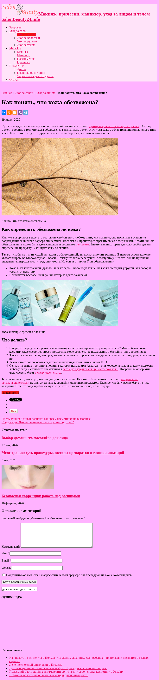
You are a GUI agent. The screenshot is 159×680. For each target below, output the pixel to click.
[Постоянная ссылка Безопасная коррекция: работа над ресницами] (28, 488)
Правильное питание (31, 72)
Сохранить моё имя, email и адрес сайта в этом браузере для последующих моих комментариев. (69, 575)
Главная (7, 92)
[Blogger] (14, 112)
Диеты (21, 69)
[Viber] (20, 112)
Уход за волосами (28, 37)
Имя (4, 553)
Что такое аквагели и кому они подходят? (38, 422)
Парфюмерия (26, 58)
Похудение (16, 65)
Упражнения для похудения (35, 76)
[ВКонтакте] (4, 112)
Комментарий (11, 546)
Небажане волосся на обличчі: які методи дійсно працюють (48, 675)
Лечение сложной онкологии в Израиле (35, 664)
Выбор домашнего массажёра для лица (35, 438)
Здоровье (15, 27)
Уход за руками (27, 41)
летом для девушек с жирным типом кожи (90, 369)
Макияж (22, 51)
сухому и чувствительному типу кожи (114, 126)
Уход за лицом (26, 34)
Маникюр (23, 55)
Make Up (15, 48)
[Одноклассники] (9, 112)
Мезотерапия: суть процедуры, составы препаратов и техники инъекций (63, 453)
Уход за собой (18, 31)
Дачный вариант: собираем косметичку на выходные (46, 418)
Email (5, 560)
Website (6, 567)
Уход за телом (26, 44)
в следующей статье (48, 372)
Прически (23, 62)
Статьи (14, 79)
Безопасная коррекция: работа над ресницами (41, 496)
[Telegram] (25, 112)
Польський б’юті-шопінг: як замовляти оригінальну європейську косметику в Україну (66, 671)
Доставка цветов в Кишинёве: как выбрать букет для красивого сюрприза (58, 668)
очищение (82, 244)
